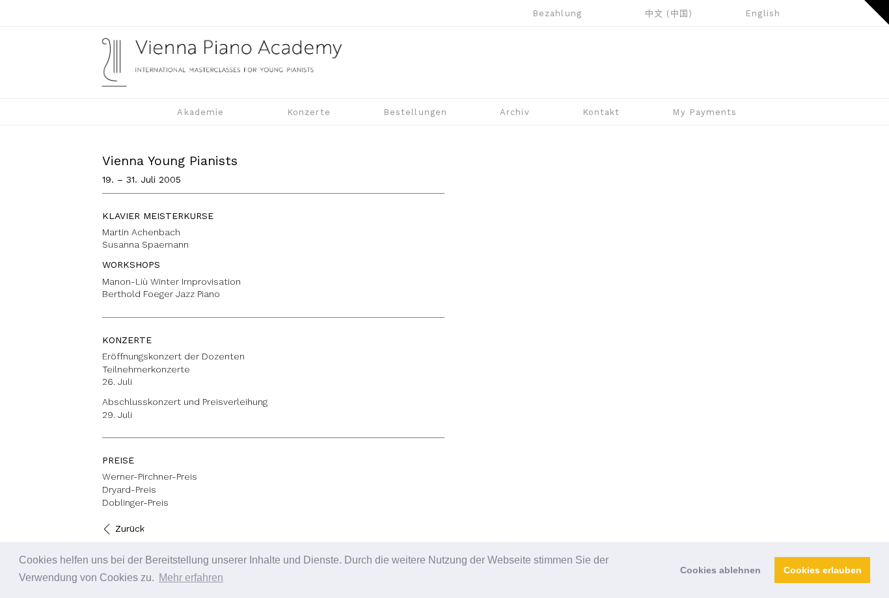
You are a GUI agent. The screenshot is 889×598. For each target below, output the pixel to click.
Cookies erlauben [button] (823, 570)
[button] (876, 12)
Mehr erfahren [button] (191, 577)
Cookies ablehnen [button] (720, 570)
